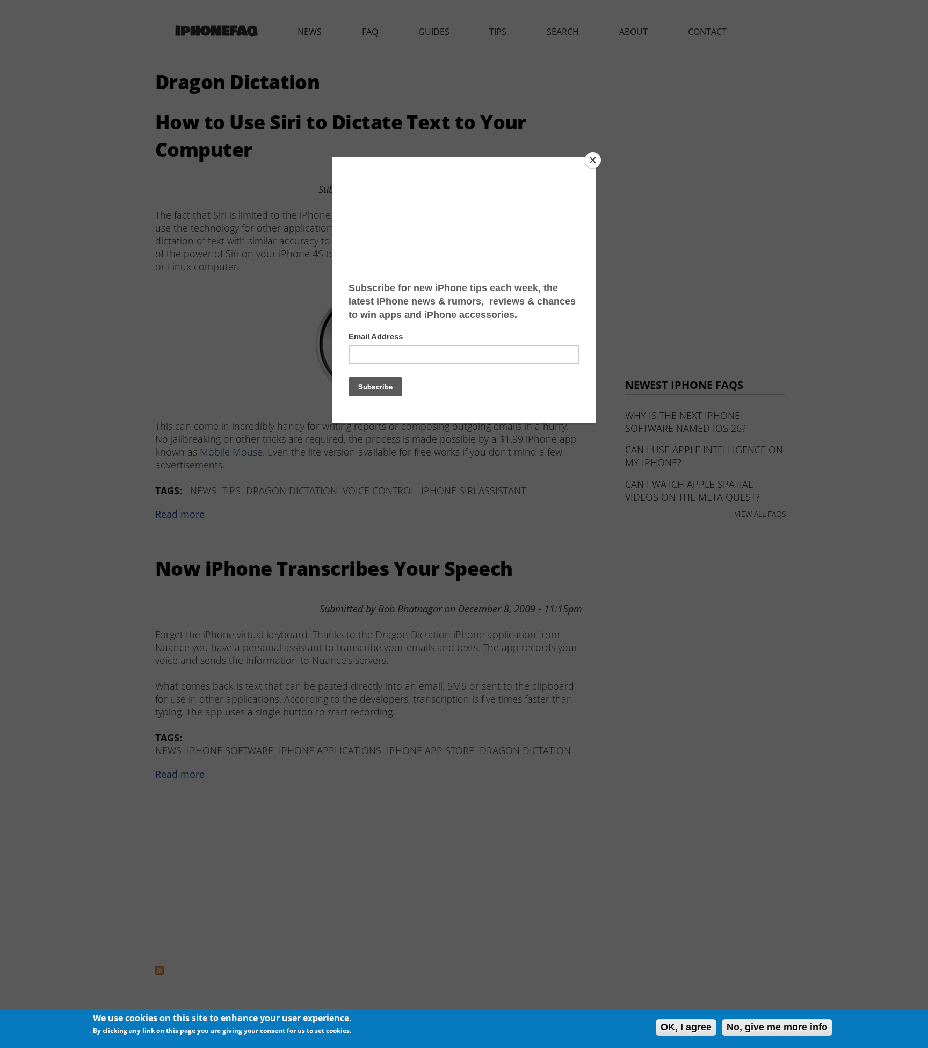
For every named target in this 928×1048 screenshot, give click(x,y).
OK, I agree (686, 1027)
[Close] (593, 160)
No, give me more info (777, 1027)
